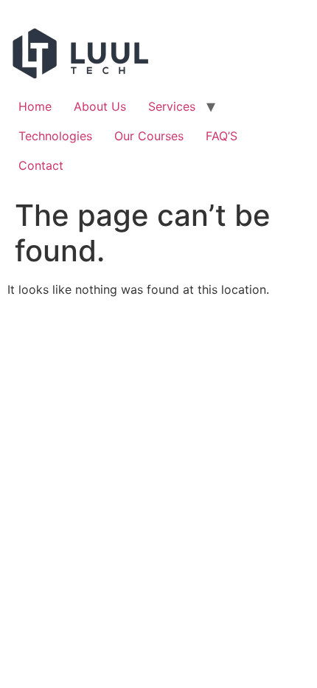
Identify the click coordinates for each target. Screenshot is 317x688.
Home (35, 106)
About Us (100, 106)
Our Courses (149, 135)
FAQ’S (221, 135)
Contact (40, 165)
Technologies (55, 135)
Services (171, 106)
